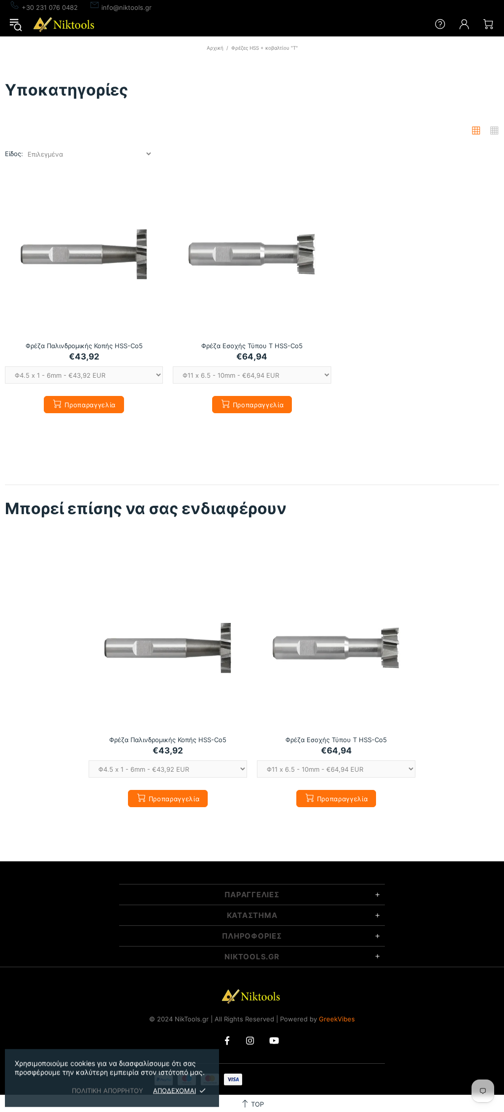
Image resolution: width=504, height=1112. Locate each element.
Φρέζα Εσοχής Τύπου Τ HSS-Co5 (252, 346)
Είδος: (14, 154)
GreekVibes (337, 1019)
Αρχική (215, 48)
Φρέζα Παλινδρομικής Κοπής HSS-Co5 (84, 346)
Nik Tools (65, 24)
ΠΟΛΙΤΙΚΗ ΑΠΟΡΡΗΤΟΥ (107, 1090)
